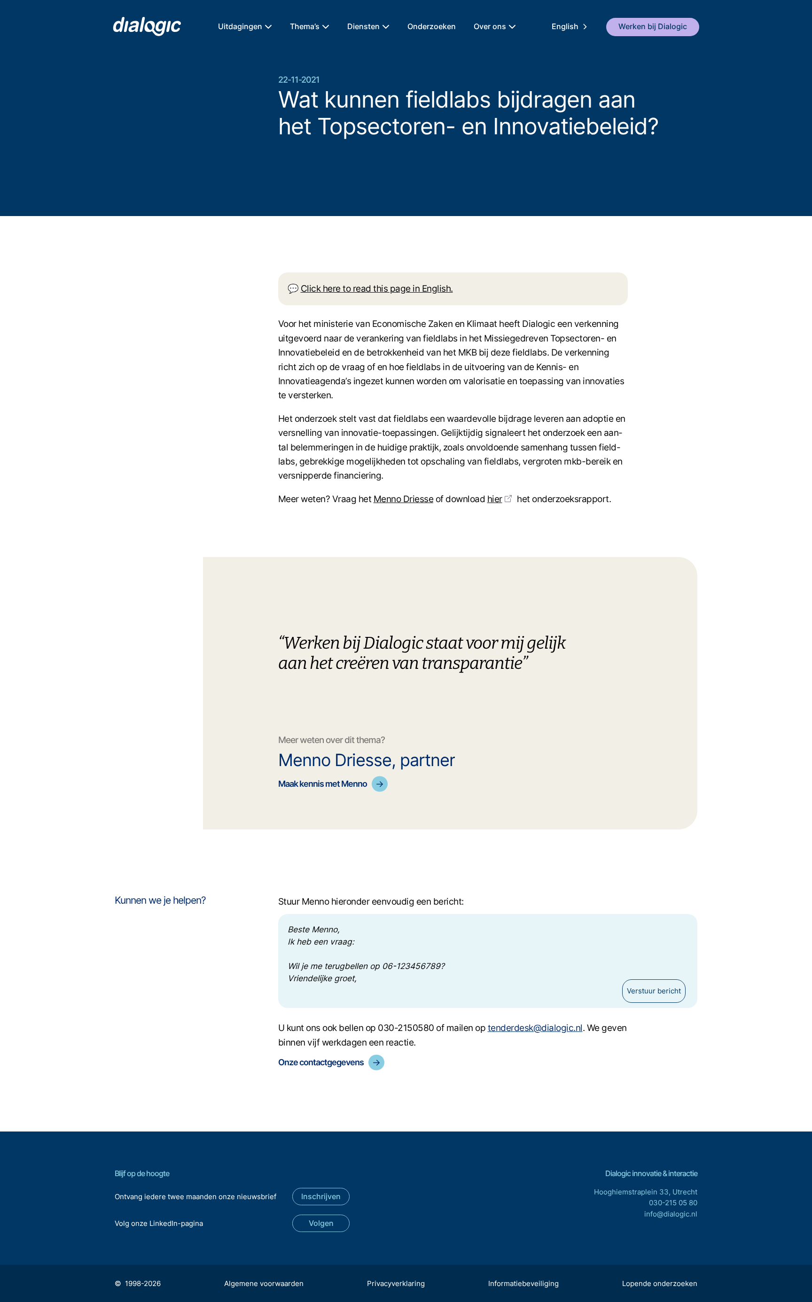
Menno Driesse (404, 499)
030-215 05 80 (673, 1202)
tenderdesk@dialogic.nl (535, 1028)
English (565, 26)
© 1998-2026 (138, 1283)
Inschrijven (321, 1196)
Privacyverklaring (396, 1283)
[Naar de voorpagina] (146, 27)
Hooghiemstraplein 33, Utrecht (645, 1191)
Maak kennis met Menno (322, 784)
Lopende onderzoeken (659, 1283)
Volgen (321, 1223)
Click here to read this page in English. (377, 288)
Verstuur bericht (654, 990)
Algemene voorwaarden (264, 1283)
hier (494, 499)
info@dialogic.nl (670, 1213)
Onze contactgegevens (321, 1062)
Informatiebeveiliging (523, 1283)
